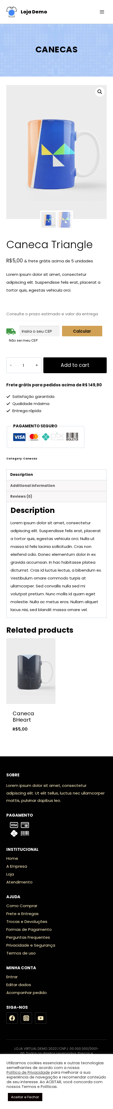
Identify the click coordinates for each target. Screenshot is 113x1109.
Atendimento (19, 882)
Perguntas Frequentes (28, 937)
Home (12, 858)
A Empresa (16, 866)
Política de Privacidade (28, 1072)
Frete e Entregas (22, 913)
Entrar (12, 977)
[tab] (56, 475)
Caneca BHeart (23, 716)
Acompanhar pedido (26, 992)
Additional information (32, 485)
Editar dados (18, 984)
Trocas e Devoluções (26, 921)
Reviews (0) (21, 496)
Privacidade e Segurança (30, 945)
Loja (10, 874)
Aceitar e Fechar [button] (25, 1097)
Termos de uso (21, 953)
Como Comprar (21, 905)
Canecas (56, 49)
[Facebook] (12, 1018)
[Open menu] (102, 12)
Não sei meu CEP (23, 340)
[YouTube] (41, 1018)
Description (21, 474)
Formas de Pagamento (29, 929)
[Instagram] (26, 1018)
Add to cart (75, 365)
